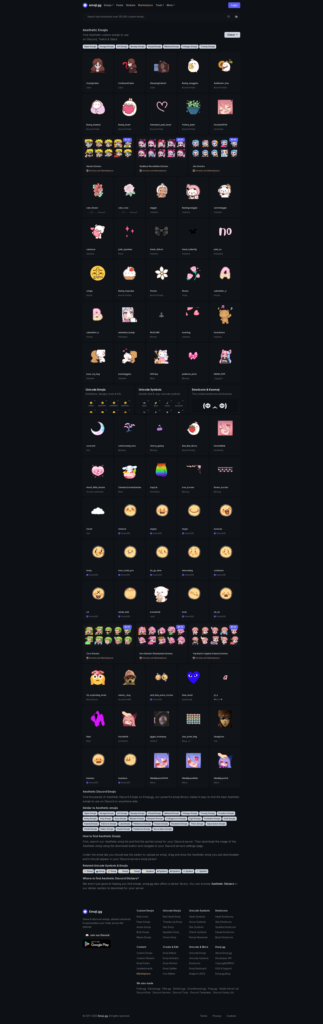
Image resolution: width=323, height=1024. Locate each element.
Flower (153, 291)
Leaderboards (144, 968)
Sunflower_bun (221, 83)
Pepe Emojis (143, 921)
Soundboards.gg (196, 988)
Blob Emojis (143, 932)
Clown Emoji (169, 937)
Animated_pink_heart (160, 124)
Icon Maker (169, 973)
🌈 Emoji (112, 871)
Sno (88, 450)
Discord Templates (200, 992)
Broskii (153, 337)
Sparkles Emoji (171, 932)
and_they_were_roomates (163, 695)
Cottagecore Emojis (176, 818)
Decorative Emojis (163, 829)
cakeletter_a (220, 291)
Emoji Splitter (170, 968)
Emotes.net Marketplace (101, 170)
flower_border (221, 487)
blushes (90, 778)
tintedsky (218, 253)
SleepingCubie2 (158, 83)
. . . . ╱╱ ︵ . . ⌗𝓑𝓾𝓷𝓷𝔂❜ (95, 212)
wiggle (153, 208)
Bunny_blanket (93, 124)
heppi (185, 529)
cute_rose (123, 208)
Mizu (152, 378)
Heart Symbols (197, 916)
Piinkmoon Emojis (142, 823)
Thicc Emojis (197, 823)
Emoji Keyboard (197, 968)
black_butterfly (189, 249)
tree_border (188, 487)
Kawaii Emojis (91, 823)
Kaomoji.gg (154, 988)
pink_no (218, 249)
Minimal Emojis (171, 46)
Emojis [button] (108, 5)
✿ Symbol (162, 871)
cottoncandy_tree (127, 446)
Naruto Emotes (93, 166)
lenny (89, 570)
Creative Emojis (226, 813)
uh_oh (217, 612)
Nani (88, 736)
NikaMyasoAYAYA (159, 778)
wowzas (218, 529)
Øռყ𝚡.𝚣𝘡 (186, 741)
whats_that (123, 612)
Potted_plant (188, 124)
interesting (187, 570)
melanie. (154, 212)
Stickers (130, 5)
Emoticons (194, 963)
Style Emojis (90, 46)
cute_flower (92, 208)
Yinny (184, 295)
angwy (153, 529)
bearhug (186, 332)
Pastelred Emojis (141, 829)
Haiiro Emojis (106, 829)
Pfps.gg (166, 988)
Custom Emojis (144, 953)
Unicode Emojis (197, 953)
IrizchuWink (219, 446)
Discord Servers (162, 992)
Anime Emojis (144, 927)
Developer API (223, 958)
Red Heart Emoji (172, 916)
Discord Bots (144, 992)
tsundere (122, 778)
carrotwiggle (220, 208)
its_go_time (156, 570)
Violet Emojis (90, 829)
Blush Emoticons (224, 937)
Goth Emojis (229, 818)
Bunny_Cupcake (126, 291)
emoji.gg (94, 5)
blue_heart (187, 695)
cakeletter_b (92, 332)
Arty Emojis (105, 818)
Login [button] (234, 5)
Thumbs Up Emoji (172, 921)
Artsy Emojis (90, 818)
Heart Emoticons (224, 916)
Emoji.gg (95, 911)
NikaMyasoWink (190, 778)
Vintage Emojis (189, 46)
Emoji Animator (171, 958)
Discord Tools (180, 992)
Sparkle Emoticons (225, 927)
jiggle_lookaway (158, 736)
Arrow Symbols (197, 921)
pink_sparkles (125, 249)
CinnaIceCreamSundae (129, 487)
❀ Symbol (175, 871)
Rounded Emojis (179, 823)
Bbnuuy (185, 378)
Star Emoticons (223, 921)
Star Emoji (168, 927)
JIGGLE (153, 741)
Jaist (152, 616)
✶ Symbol (188, 871)
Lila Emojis (125, 823)
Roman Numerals (198, 937)
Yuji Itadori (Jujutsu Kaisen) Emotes (210, 653)
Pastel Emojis (123, 829)
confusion (219, 570)
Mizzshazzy (92, 699)
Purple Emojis (161, 823)
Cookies (231, 1015)
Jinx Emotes (199, 166)
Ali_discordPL (125, 699)
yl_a (216, 695)
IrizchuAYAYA (220, 124)
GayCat (153, 487)
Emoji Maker (169, 953)
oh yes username (94, 491)
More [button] (170, 5)
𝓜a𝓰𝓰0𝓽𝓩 (218, 378)
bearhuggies (124, 374)
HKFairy (154, 374)
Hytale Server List (229, 988)
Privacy (217, 1015)
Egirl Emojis (195, 818)
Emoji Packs (143, 963)
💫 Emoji (123, 871)
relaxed (122, 529)
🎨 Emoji (88, 871)
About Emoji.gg (223, 953)
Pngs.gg (212, 988)
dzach (89, 295)
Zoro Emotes (92, 653)
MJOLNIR (154, 332)
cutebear (90, 249)
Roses (185, 291)
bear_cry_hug (93, 374)
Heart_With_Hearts (95, 487)
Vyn (88, 533)
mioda (217, 295)
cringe (89, 291)
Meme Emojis (144, 937)
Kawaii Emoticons (224, 932)
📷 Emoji (100, 871)
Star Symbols (196, 927)
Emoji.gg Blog (222, 973)
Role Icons (142, 916)
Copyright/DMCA (224, 963)
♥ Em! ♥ (218, 699)
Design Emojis (107, 46)
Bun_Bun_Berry (189, 446)
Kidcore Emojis (108, 823)
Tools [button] (159, 5)
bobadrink (155, 612)
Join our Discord (99, 935)
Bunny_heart (124, 124)
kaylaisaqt (187, 699)
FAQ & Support (223, 968)
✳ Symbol (201, 871)
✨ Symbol (148, 871)
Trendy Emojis (208, 46)
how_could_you (126, 570)
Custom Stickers (145, 958)
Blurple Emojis (137, 818)
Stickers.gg (179, 988)
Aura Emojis (120, 818)
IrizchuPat (123, 736)
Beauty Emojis (138, 46)
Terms (203, 1015)
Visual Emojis (154, 46)
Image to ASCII (197, 973)
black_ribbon (156, 249)
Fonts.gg (141, 988)
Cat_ (216, 741)
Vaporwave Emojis (216, 823)
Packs (119, 5)
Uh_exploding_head (96, 695)
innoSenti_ (219, 129)
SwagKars (219, 736)
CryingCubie (92, 83)
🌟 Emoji (135, 871)
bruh (184, 612)
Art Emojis (122, 46)
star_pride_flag (189, 736)
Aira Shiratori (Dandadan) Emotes (156, 653)
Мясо (153, 782)
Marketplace (145, 5)
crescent (90, 446)
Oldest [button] (231, 34)
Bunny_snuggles (190, 83)
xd (87, 612)
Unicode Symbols (199, 958)
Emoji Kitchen (170, 963)
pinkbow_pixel (189, 374)
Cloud (89, 529)
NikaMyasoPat (221, 778)
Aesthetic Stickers (222, 883)
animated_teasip (126, 332)
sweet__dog (124, 695)
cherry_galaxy (157, 446)
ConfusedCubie (126, 83)
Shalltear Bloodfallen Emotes (153, 166)
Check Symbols (197, 932)
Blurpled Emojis (155, 818)
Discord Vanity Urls (223, 992)
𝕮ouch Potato (188, 87)
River (120, 253)
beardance (219, 332)
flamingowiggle (189, 208)
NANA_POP (219, 374)
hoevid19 (125, 533)
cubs (88, 87)
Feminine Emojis (212, 818)
